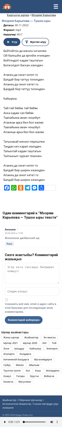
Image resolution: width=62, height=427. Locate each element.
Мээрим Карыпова (44, 15)
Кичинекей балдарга (16, 359)
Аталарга (8, 354)
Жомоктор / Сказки (30, 403)
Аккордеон (52, 370)
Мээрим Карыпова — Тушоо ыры (26, 21)
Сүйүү (7, 365)
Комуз (7, 376)
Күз (28, 370)
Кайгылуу (35, 348)
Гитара (20, 376)
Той (54, 343)
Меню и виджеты (55, 6)
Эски (6, 348)
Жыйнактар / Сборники (16, 400)
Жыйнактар (31, 337)
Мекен (20, 365)
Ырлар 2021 (10, 343)
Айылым (34, 365)
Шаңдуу (19, 348)
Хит (44, 343)
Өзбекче (49, 376)
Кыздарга (25, 354)
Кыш (38, 370)
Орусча (34, 376)
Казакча (8, 381)
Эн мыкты (50, 337)
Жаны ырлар (11, 337)
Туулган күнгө (12, 370)
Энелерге (52, 348)
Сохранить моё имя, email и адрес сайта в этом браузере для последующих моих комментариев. (30, 307)
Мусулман (24, 381)
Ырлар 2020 (30, 343)
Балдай (9, 89)
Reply (9, 243)
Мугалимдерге (43, 359)
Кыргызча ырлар (18, 15)
